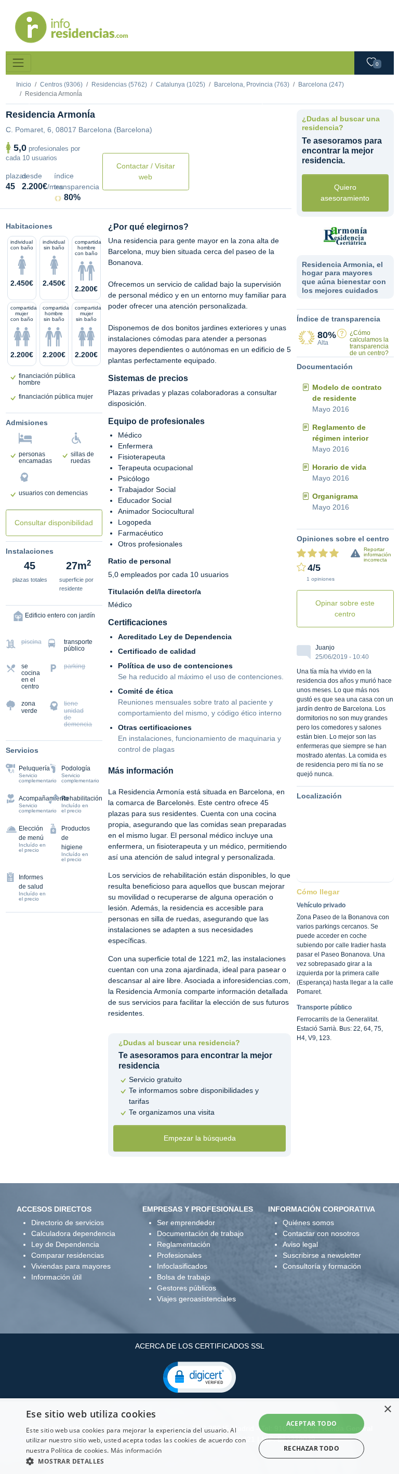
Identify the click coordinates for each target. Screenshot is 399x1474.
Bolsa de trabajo (183, 1277)
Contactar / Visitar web (145, 171)
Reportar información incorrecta (377, 554)
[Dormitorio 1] (108, 96)
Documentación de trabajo (200, 1233)
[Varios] (164, 96)
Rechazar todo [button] (311, 1448)
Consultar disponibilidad (54, 522)
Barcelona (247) (321, 84)
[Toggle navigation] (18, 63)
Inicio (23, 84)
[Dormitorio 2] (127, 96)
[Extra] (183, 96)
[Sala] (145, 96)
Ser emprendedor (186, 1222)
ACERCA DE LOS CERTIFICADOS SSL (199, 1346)
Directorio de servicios (67, 1222)
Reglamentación (183, 1244)
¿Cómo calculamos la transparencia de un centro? (369, 343)
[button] (199, 1376)
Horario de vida (339, 467)
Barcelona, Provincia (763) (251, 84)
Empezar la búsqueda (200, 1138)
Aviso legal (300, 1244)
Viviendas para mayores (71, 1266)
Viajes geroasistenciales (196, 1299)
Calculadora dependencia (73, 1233)
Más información (136, 1450)
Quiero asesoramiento (345, 192)
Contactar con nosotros (321, 1233)
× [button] (387, 1409)
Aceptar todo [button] (311, 1423)
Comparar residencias (67, 1255)
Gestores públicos (186, 1288)
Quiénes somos (308, 1222)
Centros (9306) (61, 84)
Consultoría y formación (322, 1266)
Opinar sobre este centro (345, 608)
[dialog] (199, 1436)
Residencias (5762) (119, 84)
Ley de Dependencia (65, 1244)
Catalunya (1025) (180, 84)
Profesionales (179, 1255)
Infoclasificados (182, 1266)
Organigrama (335, 496)
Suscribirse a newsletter (322, 1255)
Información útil (56, 1277)
